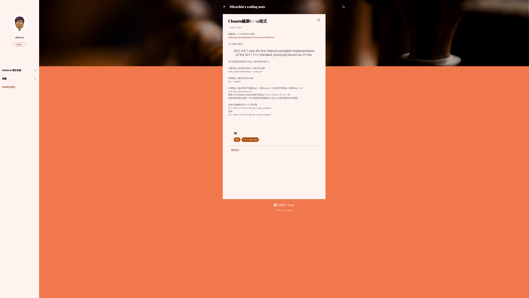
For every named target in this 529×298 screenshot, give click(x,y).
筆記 (237, 139)
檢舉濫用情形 (8, 87)
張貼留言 (235, 150)
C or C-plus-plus (250, 139)
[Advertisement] (336, 55)
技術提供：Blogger (286, 205)
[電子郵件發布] (235, 134)
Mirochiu (19, 37)
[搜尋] (343, 7)
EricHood (289, 210)
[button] (318, 20)
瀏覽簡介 (19, 45)
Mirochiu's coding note (247, 6)
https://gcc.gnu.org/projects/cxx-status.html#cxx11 (251, 37)
